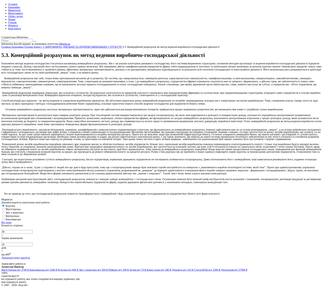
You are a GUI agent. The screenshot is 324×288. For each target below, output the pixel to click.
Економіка (14, 7)
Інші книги (14, 28)
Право (11, 19)
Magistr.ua (64, 43)
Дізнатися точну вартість (15, 257)
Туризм (12, 22)
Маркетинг (14, 10)
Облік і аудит (15, 16)
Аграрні (12, 4)
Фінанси (13, 25)
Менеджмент (15, 13)
